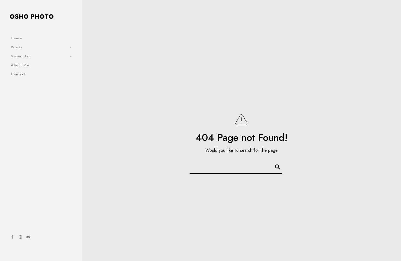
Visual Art (20, 56)
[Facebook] (12, 238)
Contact (18, 74)
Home (16, 38)
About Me (20, 65)
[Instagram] (20, 238)
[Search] (275, 166)
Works (16, 47)
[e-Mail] (28, 238)
